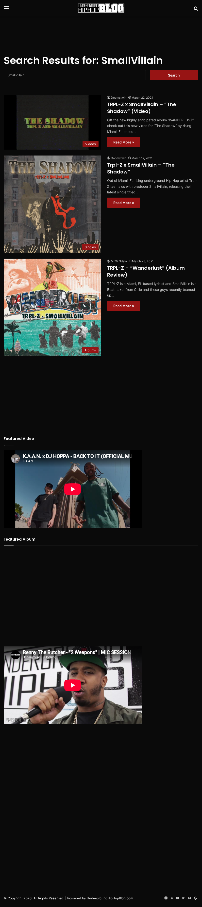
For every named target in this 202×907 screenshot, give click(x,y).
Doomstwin (118, 97)
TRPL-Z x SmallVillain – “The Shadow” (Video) (141, 108)
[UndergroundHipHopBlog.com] (101, 8)
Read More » (123, 142)
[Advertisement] (101, 32)
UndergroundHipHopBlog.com (110, 898)
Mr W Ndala (119, 261)
